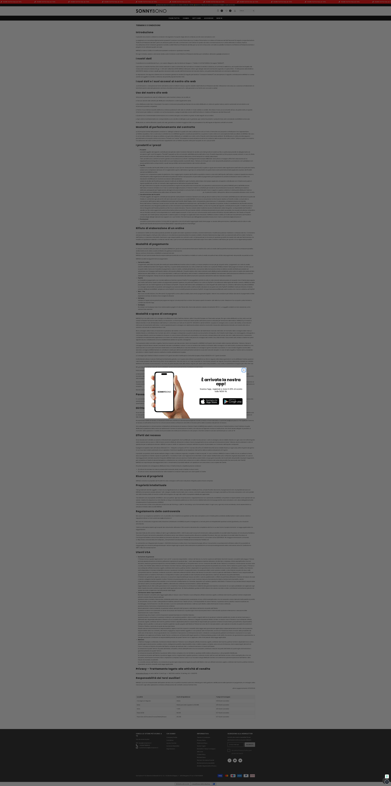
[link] (209, 401)
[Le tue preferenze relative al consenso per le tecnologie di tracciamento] (387, 776)
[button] (386, 781)
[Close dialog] (243, 370)
